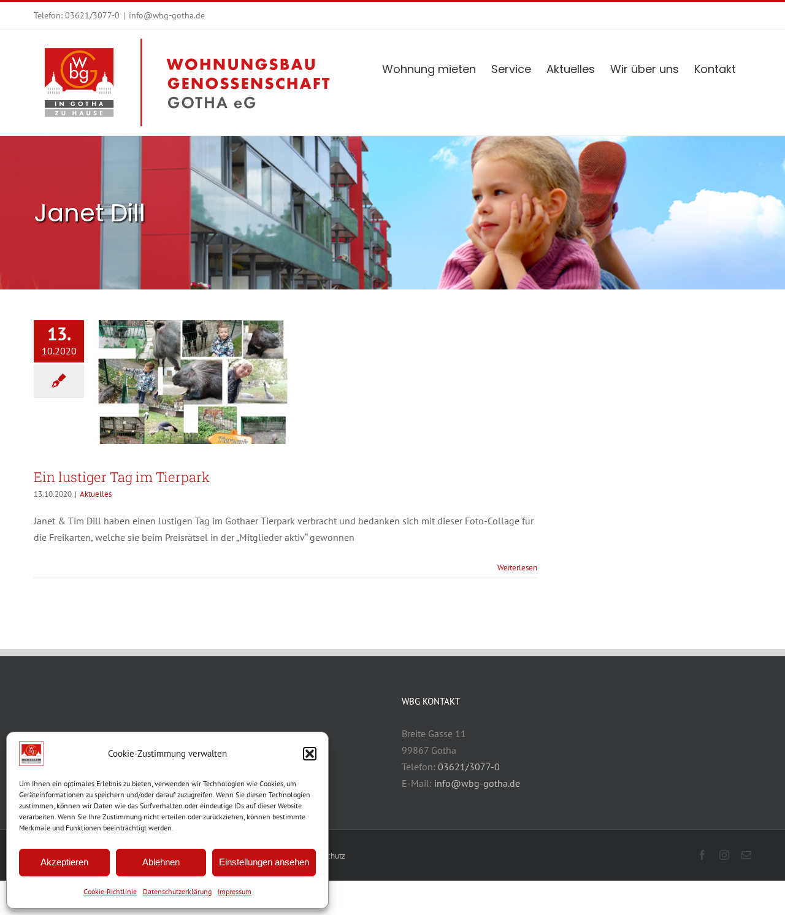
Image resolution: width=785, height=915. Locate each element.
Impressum (234, 891)
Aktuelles (96, 494)
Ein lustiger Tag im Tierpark (122, 477)
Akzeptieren (64, 862)
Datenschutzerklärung (177, 891)
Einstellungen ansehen (264, 862)
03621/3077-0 (92, 15)
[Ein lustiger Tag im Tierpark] (192, 382)
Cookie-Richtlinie (110, 891)
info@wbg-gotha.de (167, 15)
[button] (310, 754)
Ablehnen (161, 862)
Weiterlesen (517, 567)
